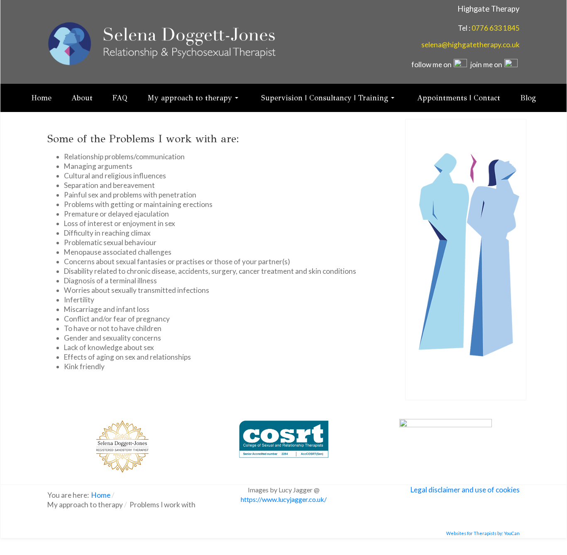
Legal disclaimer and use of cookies (465, 489)
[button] (194, 98)
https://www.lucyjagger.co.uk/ (284, 499)
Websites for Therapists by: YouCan (483, 533)
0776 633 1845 (496, 28)
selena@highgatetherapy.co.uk (470, 44)
